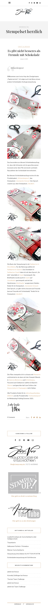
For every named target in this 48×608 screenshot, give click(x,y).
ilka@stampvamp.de (17, 464)
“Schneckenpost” (35, 396)
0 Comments (11, 417)
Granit (21, 275)
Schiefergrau (30, 380)
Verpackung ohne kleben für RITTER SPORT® (23, 554)
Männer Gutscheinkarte (15, 550)
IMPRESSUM (17, 604)
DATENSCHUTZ (30, 604)
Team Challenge (18, 579)
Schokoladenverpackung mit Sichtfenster (21, 557)
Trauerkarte (11, 542)
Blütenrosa (18, 380)
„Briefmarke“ (20, 283)
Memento (36, 374)
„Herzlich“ (31, 184)
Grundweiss (11, 280)
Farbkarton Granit (13, 272)
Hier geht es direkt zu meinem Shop (24, 496)
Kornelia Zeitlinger (13, 575)
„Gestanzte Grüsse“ (22, 181)
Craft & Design (24, 46)
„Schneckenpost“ (23, 178)
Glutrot (11, 380)
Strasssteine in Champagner (17, 388)
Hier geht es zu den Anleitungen (24, 521)
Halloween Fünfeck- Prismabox (18, 546)
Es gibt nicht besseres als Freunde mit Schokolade (24, 53)
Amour (16, 572)
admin (9, 572)
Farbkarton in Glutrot (14, 269)
